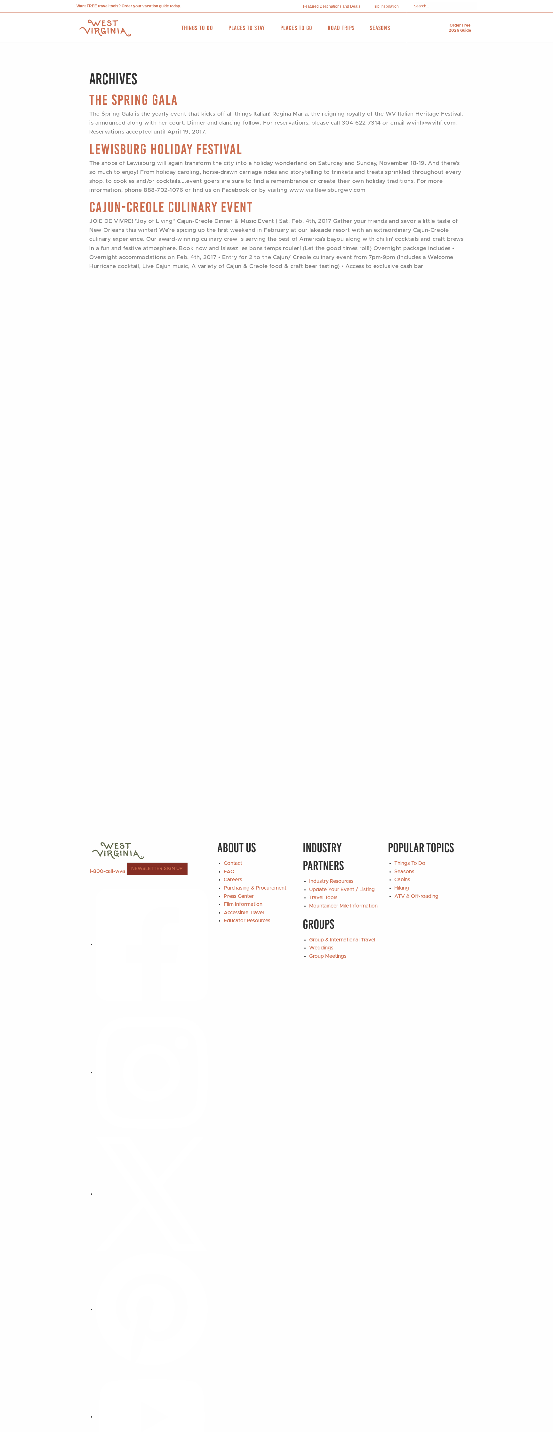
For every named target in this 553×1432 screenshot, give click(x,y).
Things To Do (409, 863)
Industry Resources (331, 881)
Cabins (402, 879)
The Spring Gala (133, 100)
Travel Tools (323, 897)
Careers (233, 879)
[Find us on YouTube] (152, 1416)
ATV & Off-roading (416, 896)
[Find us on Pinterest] (152, 1309)
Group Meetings (328, 956)
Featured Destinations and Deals (331, 6)
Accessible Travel (244, 912)
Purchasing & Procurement (255, 888)
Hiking (401, 888)
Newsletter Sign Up (157, 869)
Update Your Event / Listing (342, 889)
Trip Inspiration (386, 6)
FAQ (229, 871)
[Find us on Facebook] (152, 944)
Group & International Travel (342, 939)
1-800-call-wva (107, 871)
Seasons (404, 871)
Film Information (243, 904)
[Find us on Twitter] (152, 1193)
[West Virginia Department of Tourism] (105, 28)
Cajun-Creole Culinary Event (171, 207)
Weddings (321, 947)
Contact (233, 863)
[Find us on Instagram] (152, 1072)
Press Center (239, 896)
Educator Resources (247, 920)
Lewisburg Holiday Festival (165, 149)
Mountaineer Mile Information (343, 905)
